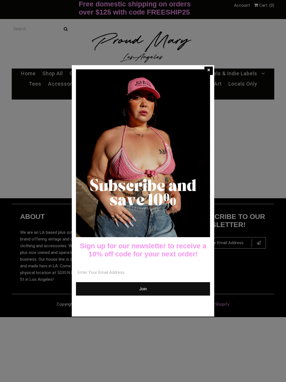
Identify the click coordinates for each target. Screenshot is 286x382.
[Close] (208, 71)
